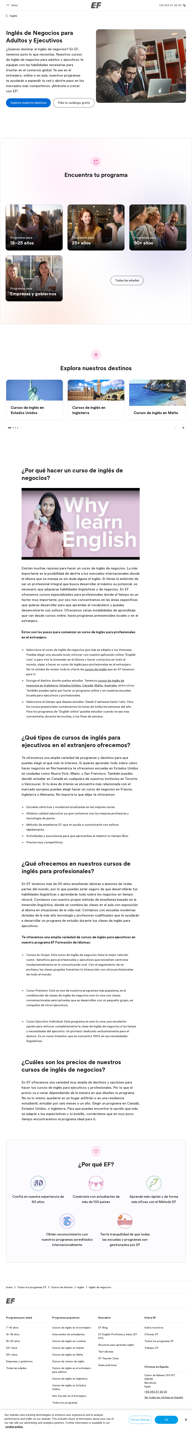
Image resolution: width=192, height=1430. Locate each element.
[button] (13, 5)
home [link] (9, 1287)
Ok (166, 1419)
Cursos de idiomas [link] (62, 1287)
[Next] (183, 428)
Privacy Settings (140, 1419)
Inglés (13, 15)
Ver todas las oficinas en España (163, 1397)
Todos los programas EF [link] (31, 1287)
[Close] (186, 1420)
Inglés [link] (80, 1287)
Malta (98, 685)
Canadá (87, 685)
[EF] (96, 5)
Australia (110, 685)
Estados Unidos (70, 685)
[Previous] (175, 428)
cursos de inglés (96, 669)
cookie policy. (14, 1426)
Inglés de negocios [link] (100, 1287)
